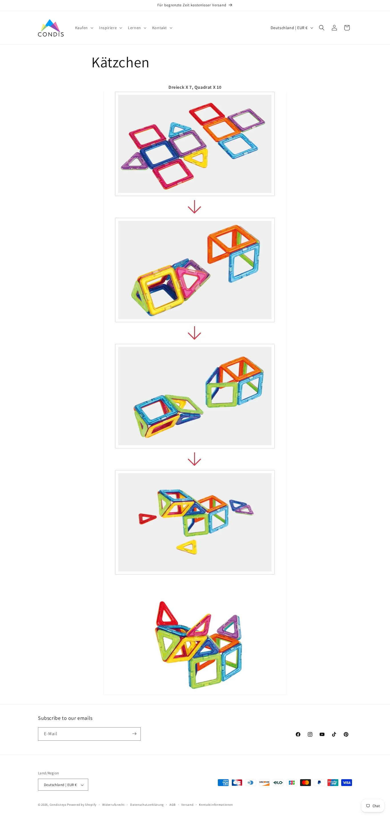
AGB (173, 805)
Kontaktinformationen (216, 805)
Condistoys (58, 805)
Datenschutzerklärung (147, 805)
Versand (187, 805)
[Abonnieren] (134, 733)
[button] (84, 28)
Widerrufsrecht (113, 805)
